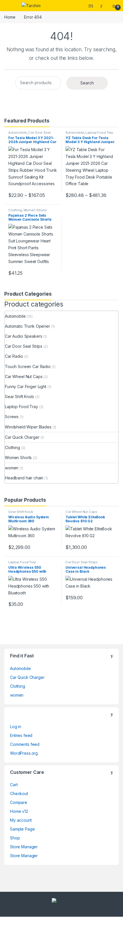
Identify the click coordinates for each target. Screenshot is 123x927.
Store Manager (24, 846)
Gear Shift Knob (19, 396)
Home (9, 17)
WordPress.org (24, 753)
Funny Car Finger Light (25, 386)
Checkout (19, 793)
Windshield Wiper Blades (28, 426)
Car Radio (14, 356)
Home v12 (19, 811)
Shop (15, 837)
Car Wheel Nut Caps (23, 376)
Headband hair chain (24, 477)
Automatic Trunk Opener (27, 326)
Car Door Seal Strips (29, 134)
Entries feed (21, 735)
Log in (15, 726)
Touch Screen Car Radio (28, 366)
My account (21, 820)
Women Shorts (35, 210)
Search (91, 5)
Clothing (15, 210)
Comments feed (24, 744)
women (11, 467)
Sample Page (22, 829)
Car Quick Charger (22, 437)
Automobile (17, 133)
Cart (13, 784)
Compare (18, 802)
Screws (12, 416)
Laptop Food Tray (99, 133)
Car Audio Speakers (23, 336)
